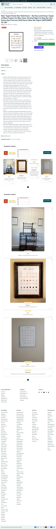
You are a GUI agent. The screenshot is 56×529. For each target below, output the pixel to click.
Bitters (2, 470)
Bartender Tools (20, 414)
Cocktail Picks (4, 488)
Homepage (3, 10)
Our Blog (3, 393)
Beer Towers (3, 449)
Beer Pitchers (4, 448)
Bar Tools (19, 410)
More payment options (39, 50)
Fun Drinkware (4, 437)
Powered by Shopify (17, 527)
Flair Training (19, 494)
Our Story (3, 391)
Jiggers (18, 499)
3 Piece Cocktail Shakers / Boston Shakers (20, 473)
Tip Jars (18, 502)
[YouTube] (44, 392)
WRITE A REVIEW (47, 152)
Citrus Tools (19, 500)
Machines (50, 412)
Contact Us (3, 396)
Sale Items (22, 400)
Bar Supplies (4, 410)
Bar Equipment (51, 410)
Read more (41, 35)
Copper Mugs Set (23, 396)
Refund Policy (4, 400)
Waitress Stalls (51, 444)
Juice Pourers (4, 446)
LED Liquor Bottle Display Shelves (35, 414)
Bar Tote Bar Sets (20, 415)
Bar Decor (34, 410)
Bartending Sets (20, 412)
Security (49, 449)
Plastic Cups (3, 432)
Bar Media (19, 504)
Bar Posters (34, 437)
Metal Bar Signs (35, 427)
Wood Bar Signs (35, 429)
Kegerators (50, 437)
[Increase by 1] (37, 43)
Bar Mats (3, 497)
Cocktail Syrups (4, 475)
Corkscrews (19, 458)
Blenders (49, 414)
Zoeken (31, 4)
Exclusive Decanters (24, 398)
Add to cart (46, 44)
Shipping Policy (4, 398)
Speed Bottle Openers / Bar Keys (19, 429)
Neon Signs (34, 431)
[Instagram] (39, 392)
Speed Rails (50, 415)
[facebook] (46, 392)
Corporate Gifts (23, 391)
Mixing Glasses (20, 477)
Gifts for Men (22, 395)
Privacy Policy (4, 401)
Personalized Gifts (23, 393)
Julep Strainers (20, 487)
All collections (9, 8)
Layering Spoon (20, 488)
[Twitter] (48, 392)
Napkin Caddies (4, 465)
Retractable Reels (20, 453)
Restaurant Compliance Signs (34, 434)
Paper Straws (4, 487)
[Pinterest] (41, 392)
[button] (0, 1)
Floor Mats (50, 443)
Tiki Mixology (4, 439)
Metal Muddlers (20, 482)
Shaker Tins (19, 466)
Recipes (2, 395)
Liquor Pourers (4, 444)
